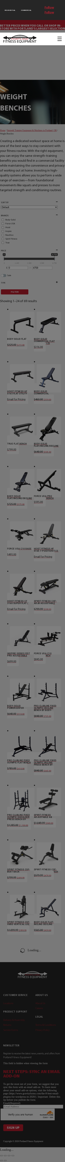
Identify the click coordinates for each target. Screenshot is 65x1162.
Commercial (26, 10)
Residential (10, 10)
